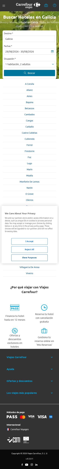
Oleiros (29, 200)
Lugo (29, 163)
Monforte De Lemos (29, 181)
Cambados (29, 114)
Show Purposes (29, 257)
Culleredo (29, 139)
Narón (30, 188)
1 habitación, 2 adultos (17, 64)
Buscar (31, 73)
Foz (29, 157)
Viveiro (29, 273)
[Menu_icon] (4, 6)
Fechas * (8, 46)
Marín (29, 169)
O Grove (29, 194)
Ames (29, 96)
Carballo (29, 126)
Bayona (29, 102)
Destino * (8, 33)
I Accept (29, 241)
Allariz (29, 90)
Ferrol (30, 145)
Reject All (29, 249)
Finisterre (29, 151)
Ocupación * (10, 58)
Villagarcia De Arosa (29, 267)
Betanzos (29, 108)
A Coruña (29, 84)
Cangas (29, 120)
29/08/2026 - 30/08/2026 (19, 51)
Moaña (29, 175)
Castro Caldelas (29, 133)
